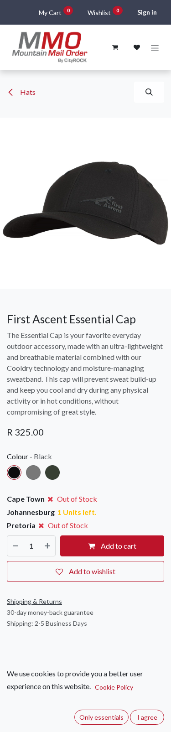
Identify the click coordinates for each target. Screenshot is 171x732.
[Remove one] (15, 546)
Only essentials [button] (101, 717)
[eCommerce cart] (115, 47)
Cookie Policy (114, 687)
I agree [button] (147, 717)
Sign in (147, 12)
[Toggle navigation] (154, 47)
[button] (149, 92)
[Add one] (47, 546)
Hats (27, 92)
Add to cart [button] (117, 545)
